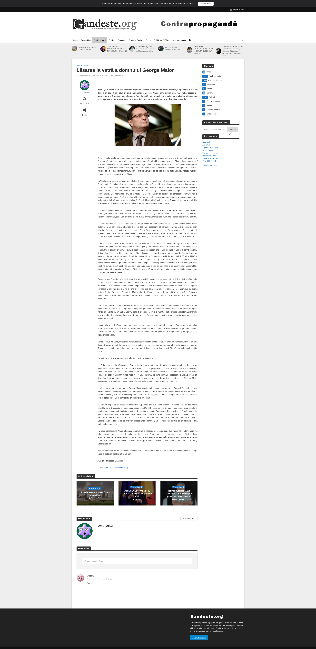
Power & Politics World (211, 158)
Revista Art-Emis (209, 156)
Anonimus (206, 145)
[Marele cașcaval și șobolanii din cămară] (161, 48)
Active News (207, 150)
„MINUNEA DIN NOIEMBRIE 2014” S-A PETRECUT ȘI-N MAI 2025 (117, 49)
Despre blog (86, 40)
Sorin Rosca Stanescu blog (116, 468)
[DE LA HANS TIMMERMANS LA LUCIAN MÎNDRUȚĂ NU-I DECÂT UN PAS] (189, 50)
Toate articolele (189, 518)
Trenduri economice (210, 153)
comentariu (84, 103)
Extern (148, 40)
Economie (122, 40)
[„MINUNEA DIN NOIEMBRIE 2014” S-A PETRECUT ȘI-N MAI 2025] (103, 49)
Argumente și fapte (210, 147)
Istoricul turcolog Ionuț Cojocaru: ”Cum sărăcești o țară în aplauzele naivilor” (146, 49)
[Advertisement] (220, 214)
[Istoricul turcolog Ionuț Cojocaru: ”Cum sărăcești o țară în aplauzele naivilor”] (132, 49)
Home (75, 40)
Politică (112, 40)
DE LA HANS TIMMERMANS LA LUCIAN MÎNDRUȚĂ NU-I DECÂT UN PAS (203, 50)
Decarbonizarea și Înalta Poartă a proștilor (87, 48)
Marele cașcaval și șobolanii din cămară (172, 48)
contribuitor (84, 92)
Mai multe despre (199, 638)
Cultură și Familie (135, 40)
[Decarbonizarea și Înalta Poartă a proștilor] (74, 48)
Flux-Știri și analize (210, 161)
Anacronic (206, 142)
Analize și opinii (100, 40)
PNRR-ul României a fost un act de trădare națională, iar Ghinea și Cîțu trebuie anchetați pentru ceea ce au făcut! (232, 51)
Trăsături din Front (209, 166)
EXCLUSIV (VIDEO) (161, 40)
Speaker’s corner (179, 40)
